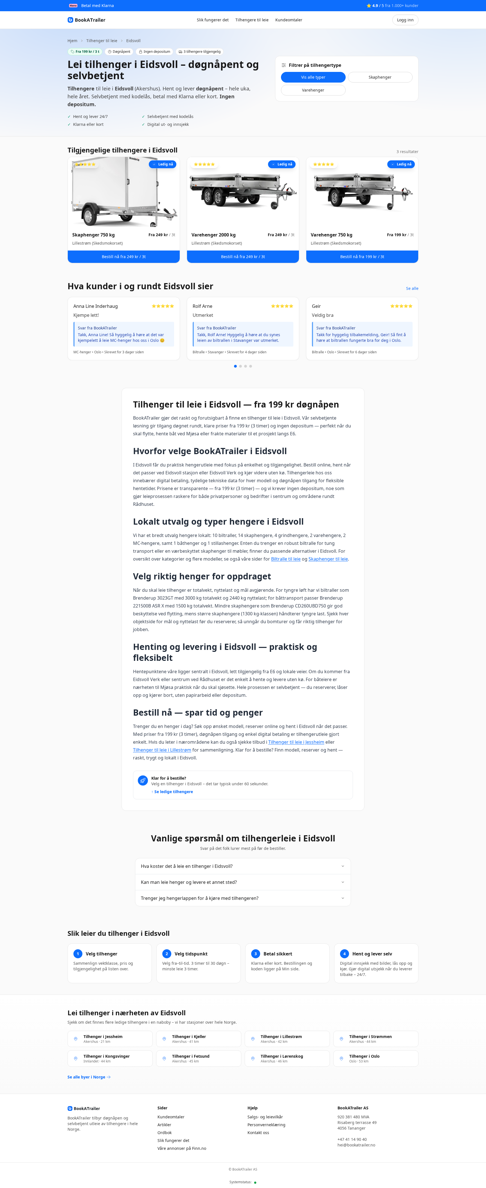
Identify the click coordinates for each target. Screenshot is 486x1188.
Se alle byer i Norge (86, 1077)
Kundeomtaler (288, 19)
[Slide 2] (240, 366)
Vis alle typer (313, 77)
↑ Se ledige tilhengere (172, 791)
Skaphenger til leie (328, 559)
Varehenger (313, 90)
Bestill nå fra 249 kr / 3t (124, 256)
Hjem (72, 40)
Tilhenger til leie (101, 40)
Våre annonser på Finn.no (182, 1148)
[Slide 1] (235, 366)
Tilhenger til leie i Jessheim (296, 742)
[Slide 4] (250, 366)
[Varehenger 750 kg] (362, 210)
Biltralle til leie (286, 559)
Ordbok (165, 1132)
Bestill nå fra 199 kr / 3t (362, 256)
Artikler (164, 1124)
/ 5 (392, 5)
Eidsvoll (133, 40)
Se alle (412, 288)
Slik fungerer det (213, 19)
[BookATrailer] (87, 20)
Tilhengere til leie (252, 19)
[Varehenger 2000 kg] (243, 210)
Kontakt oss (258, 1132)
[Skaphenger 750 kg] (124, 210)
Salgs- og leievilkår (265, 1116)
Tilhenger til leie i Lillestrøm (162, 750)
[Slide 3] (245, 366)
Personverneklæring (266, 1124)
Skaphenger (380, 77)
